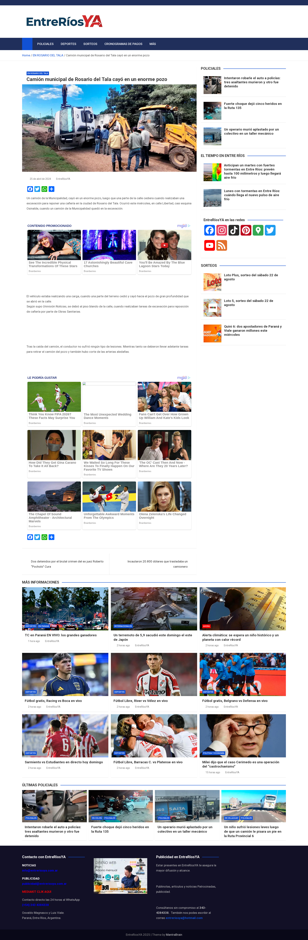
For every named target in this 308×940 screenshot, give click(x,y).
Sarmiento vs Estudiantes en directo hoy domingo (64, 762)
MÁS (153, 44)
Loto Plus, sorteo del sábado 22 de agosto (251, 277)
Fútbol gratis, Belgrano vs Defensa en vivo (235, 701)
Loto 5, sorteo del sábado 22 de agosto (248, 303)
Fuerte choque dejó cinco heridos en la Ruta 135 (253, 106)
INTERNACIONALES (123, 626)
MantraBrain (174, 934)
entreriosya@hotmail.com (184, 918)
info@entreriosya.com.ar (40, 870)
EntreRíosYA (63, 178)
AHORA (206, 626)
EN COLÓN (97, 818)
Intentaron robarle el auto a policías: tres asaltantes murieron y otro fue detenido (252, 82)
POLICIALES (45, 44)
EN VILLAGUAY (231, 818)
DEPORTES (68, 44)
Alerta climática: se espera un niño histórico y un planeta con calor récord (240, 637)
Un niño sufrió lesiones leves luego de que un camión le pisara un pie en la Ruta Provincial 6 (252, 831)
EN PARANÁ (43, 626)
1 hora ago (34, 641)
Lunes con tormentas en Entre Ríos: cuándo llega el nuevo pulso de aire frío (252, 195)
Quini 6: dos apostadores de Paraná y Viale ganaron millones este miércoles (253, 330)
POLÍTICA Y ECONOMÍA (213, 753)
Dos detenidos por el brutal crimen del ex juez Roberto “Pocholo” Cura (67, 564)
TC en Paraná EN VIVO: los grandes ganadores (61, 635)
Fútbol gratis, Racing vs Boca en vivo (53, 701)
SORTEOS (90, 44)
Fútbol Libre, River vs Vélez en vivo (141, 701)
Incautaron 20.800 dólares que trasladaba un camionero (157, 564)
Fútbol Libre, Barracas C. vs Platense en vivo (148, 762)
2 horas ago (123, 645)
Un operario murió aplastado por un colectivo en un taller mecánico (251, 131)
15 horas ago (213, 772)
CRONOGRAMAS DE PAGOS (123, 44)
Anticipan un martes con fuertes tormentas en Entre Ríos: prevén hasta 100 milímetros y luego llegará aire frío (252, 171)
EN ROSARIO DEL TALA (37, 73)
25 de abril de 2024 (40, 178)
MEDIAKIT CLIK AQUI (36, 891)
